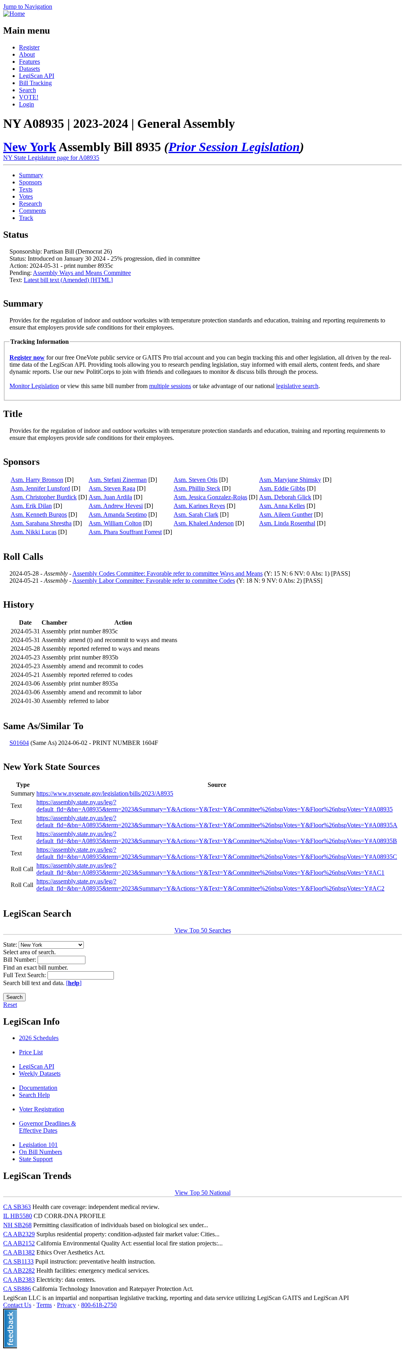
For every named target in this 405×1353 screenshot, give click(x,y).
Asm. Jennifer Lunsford (40, 488)
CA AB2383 (19, 1279)
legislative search (297, 386)
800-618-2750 (99, 1305)
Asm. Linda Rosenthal (287, 523)
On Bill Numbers (40, 1151)
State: (11, 944)
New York (29, 147)
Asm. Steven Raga (112, 488)
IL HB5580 (17, 1216)
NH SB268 (17, 1225)
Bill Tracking (35, 83)
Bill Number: (20, 959)
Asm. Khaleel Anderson (204, 523)
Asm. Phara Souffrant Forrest (125, 532)
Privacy (66, 1305)
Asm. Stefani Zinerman (118, 479)
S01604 (19, 742)
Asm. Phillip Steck (197, 488)
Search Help (34, 1094)
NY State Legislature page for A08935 (51, 157)
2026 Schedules (39, 1038)
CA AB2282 (19, 1270)
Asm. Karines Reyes (199, 505)
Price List (31, 1052)
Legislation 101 (38, 1144)
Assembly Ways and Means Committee (82, 272)
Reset (10, 1004)
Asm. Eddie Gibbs (282, 488)
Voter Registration (41, 1109)
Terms (44, 1305)
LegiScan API (36, 75)
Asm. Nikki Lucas (34, 532)
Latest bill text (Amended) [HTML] (68, 280)
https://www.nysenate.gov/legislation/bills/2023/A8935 (104, 793)
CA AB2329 (19, 1234)
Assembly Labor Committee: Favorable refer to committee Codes (153, 580)
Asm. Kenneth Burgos (39, 514)
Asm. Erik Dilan (31, 505)
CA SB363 (17, 1206)
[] (73, 983)
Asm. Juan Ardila (110, 497)
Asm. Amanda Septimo (118, 514)
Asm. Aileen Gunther (285, 514)
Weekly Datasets (40, 1073)
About (27, 54)
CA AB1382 (19, 1252)
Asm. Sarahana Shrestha (41, 523)
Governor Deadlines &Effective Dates (47, 1127)
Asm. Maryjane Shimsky (290, 479)
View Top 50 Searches (202, 930)
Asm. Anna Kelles (282, 505)
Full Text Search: (25, 975)
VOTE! (28, 97)
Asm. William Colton (115, 523)
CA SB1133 (18, 1261)
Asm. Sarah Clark (196, 514)
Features (29, 61)
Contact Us (17, 1305)
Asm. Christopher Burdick (44, 497)
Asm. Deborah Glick (285, 497)
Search (27, 90)
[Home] (14, 13)
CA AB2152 (19, 1243)
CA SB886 (17, 1288)
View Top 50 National (203, 1192)
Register (29, 47)
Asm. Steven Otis (196, 479)
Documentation (38, 1087)
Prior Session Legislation (234, 147)
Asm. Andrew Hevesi (116, 505)
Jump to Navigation (27, 6)
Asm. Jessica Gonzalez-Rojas (210, 497)
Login (26, 104)
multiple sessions (170, 386)
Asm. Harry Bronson (37, 479)
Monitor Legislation (34, 386)
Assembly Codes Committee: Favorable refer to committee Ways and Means (167, 573)
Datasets (29, 68)
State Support (36, 1159)
